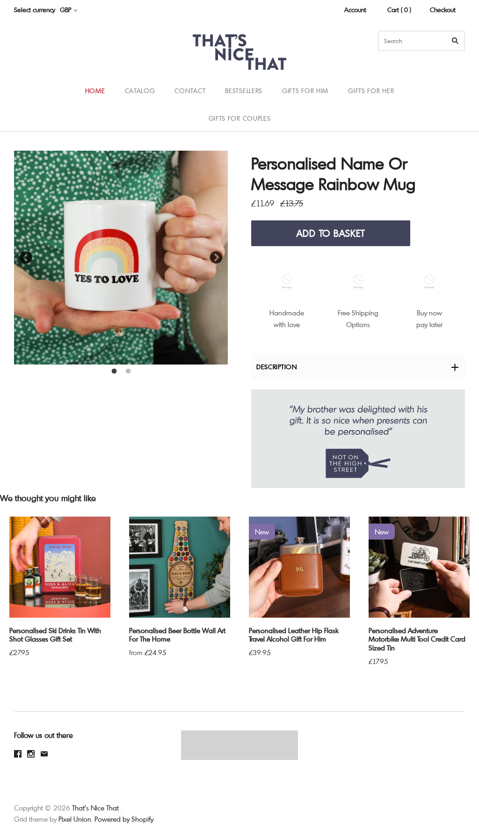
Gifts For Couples (240, 118)
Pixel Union (74, 819)
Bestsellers (243, 91)
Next (216, 258)
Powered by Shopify (123, 819)
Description (276, 367)
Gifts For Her (371, 91)
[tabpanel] (121, 258)
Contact (189, 91)
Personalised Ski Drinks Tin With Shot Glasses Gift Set (55, 634)
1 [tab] (114, 371)
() (451, 104)
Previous (26, 258)
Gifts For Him (305, 91)
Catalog (140, 91)
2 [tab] (128, 371)
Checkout (443, 10)
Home (95, 91)
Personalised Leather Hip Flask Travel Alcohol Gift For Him (293, 634)
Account (355, 10)
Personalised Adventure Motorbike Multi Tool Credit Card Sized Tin (417, 639)
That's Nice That (95, 807)
